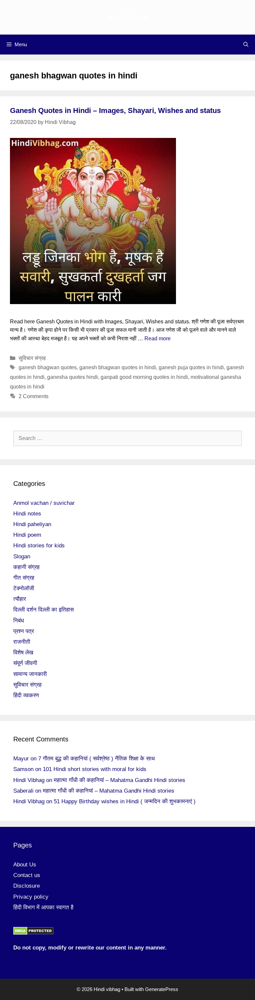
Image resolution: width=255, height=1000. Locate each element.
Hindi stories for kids (39, 545)
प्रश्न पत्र (23, 631)
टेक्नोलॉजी (23, 588)
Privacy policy (30, 897)
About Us (24, 864)
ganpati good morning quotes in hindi (144, 377)
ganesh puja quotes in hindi (191, 367)
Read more (157, 338)
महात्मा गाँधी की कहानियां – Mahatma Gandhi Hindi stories (119, 780)
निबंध (18, 620)
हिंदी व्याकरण (26, 695)
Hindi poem (27, 535)
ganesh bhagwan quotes (48, 367)
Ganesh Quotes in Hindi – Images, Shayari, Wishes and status (115, 110)
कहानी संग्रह (26, 567)
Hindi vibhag (127, 17)
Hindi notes (27, 513)
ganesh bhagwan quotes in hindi (117, 367)
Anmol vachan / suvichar (44, 503)
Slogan (21, 556)
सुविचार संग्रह (32, 358)
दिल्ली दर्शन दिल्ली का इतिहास (43, 610)
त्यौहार (19, 599)
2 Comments (33, 396)
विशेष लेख (23, 652)
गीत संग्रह (23, 578)
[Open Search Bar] (246, 45)
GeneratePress (161, 989)
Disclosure (26, 886)
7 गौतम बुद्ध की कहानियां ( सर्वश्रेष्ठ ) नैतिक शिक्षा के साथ (96, 758)
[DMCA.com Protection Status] (33, 933)
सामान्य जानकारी (30, 674)
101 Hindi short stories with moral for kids (94, 769)
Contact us (26, 875)
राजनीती (21, 642)
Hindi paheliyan (32, 524)
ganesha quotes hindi (72, 377)
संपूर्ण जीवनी (25, 663)
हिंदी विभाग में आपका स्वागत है (43, 907)
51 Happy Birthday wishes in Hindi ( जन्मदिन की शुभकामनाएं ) (125, 801)
